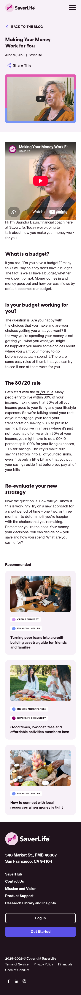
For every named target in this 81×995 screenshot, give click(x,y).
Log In (40, 918)
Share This (22, 65)
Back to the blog (27, 27)
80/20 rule (44, 392)
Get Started (41, 931)
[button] (72, 7)
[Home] (40, 838)
